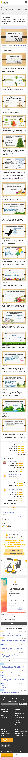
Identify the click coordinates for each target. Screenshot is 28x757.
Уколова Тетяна (12, 461)
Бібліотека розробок (20, 713)
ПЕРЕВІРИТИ (23, 703)
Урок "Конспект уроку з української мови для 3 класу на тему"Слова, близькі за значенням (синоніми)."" (13, 679)
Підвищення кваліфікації (7, 713)
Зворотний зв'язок (5, 739)
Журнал (16, 712)
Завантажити (7, 755)
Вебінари (3, 715)
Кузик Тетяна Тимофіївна (8, 512)
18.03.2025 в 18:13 (20, 461)
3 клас (11, 516)
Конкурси (17, 720)
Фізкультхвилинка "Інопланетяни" (10, 672)
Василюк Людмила (12, 489)
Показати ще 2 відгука (9, 503)
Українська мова (6, 516)
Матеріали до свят (19, 733)
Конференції (4, 717)
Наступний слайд (21, 45)
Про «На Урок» (4, 731)
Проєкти (17, 719)
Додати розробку (14, 623)
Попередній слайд (7, 45)
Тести (16, 715)
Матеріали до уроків (18, 516)
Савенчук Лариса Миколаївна (15, 474)
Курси (2, 719)
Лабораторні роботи (20, 717)
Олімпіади (17, 722)
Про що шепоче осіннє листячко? (10, 692)
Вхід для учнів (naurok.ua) (21, 731)
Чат (16, 724)
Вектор (2, 720)
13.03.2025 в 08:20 (12, 476)
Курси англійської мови (20, 726)
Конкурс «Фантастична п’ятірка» (20, 736)
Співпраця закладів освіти (5, 734)
